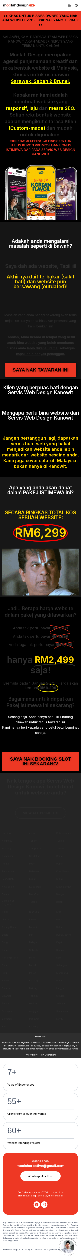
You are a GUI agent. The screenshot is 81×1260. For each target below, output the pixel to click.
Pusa (59, 980)
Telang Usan (9, 927)
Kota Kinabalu (63, 833)
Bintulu (60, 950)
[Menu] (69, 5)
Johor (32, 833)
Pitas (32, 863)
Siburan (60, 995)
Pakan (32, 973)
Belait (59, 901)
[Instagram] (44, 1204)
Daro (59, 957)
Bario (59, 919)
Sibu (4, 973)
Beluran (6, 894)
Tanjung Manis (10, 957)
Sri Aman (6, 995)
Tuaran (60, 840)
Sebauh (33, 950)
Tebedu (33, 995)
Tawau (60, 848)
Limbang (6, 919)
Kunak (59, 879)
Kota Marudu (63, 871)
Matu (32, 957)
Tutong (33, 901)
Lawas (32, 919)
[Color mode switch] (76, 5)
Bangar (60, 894)
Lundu (59, 1018)
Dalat (5, 965)
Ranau (59, 856)
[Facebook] (36, 1204)
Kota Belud (8, 886)
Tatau (5, 950)
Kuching (6, 833)
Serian (5, 1003)
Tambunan (8, 856)
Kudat (32, 879)
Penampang (8, 871)
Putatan (6, 863)
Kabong (33, 980)
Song (5, 942)
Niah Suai (34, 911)
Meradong (62, 973)
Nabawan (34, 871)
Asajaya (33, 1011)
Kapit (59, 942)
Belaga (33, 942)
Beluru (59, 927)
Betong (33, 988)
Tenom (33, 840)
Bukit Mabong (64, 934)
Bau (4, 1026)
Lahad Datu (8, 879)
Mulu (59, 911)
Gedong (33, 1003)
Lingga (60, 988)
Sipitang (6, 848)
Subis (5, 934)
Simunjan (7, 1011)
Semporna (35, 848)
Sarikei (5, 980)
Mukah (33, 965)
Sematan (7, 1018)
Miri (31, 934)
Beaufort (34, 894)
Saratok (6, 988)
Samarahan (62, 1011)
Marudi (33, 927)
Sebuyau (61, 1003)
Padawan (34, 1018)
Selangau (61, 965)
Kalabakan (35, 886)
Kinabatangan (63, 886)
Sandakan (34, 856)
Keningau (7, 840)
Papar (59, 863)
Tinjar (5, 911)
